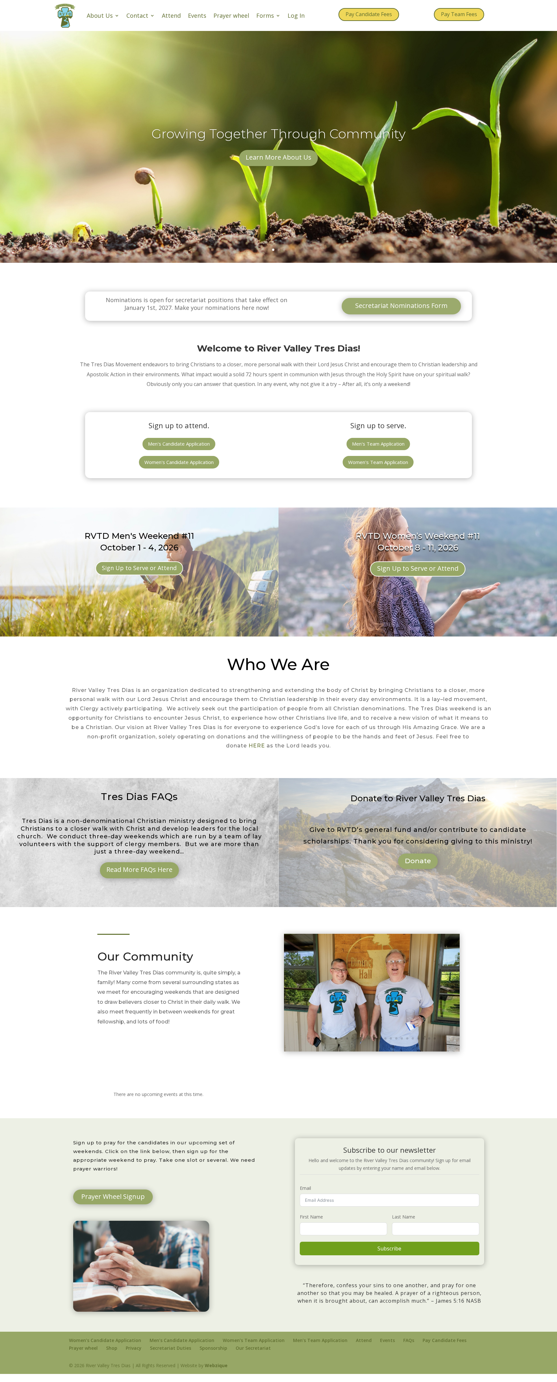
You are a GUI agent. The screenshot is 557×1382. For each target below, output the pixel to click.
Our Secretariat (253, 1356)
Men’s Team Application (320, 1348)
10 (358, 1046)
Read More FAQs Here (139, 869)
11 (363, 1046)
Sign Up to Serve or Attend (139, 568)
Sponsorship (213, 1356)
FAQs (408, 1348)
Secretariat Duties (170, 1356)
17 (396, 1046)
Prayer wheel (231, 15)
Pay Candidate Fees (369, 14)
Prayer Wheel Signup (113, 1204)
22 (424, 1046)
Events (197, 15)
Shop (111, 1356)
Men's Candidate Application (179, 443)
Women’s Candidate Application (105, 1348)
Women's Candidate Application (179, 462)
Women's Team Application (378, 462)
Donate (418, 861)
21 (418, 1046)
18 (402, 1046)
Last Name (403, 1225)
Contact (137, 15)
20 (413, 1046)
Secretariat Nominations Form (401, 305)
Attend (171, 15)
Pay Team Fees (459, 14)
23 (429, 1046)
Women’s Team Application (254, 1348)
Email (305, 1196)
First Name (311, 1225)
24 (435, 1046)
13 (374, 1046)
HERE (257, 746)
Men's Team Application (378, 443)
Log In (296, 15)
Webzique (216, 1373)
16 (391, 1046)
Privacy (134, 1356)
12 (369, 1046)
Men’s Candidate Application (182, 1348)
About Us (100, 15)
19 (407, 1046)
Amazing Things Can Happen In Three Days (278, 141)
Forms (265, 15)
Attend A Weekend (278, 164)
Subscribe (389, 1256)
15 (385, 1046)
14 (380, 1046)
